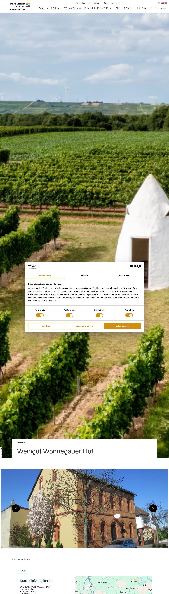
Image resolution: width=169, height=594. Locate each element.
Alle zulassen (122, 326)
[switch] (69, 315)
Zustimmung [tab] (45, 275)
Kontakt (22, 570)
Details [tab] (84, 275)
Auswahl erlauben (84, 326)
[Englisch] (162, 3)
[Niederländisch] (165, 3)
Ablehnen (46, 326)
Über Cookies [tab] (124, 275)
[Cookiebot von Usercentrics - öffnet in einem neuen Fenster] (129, 267)
